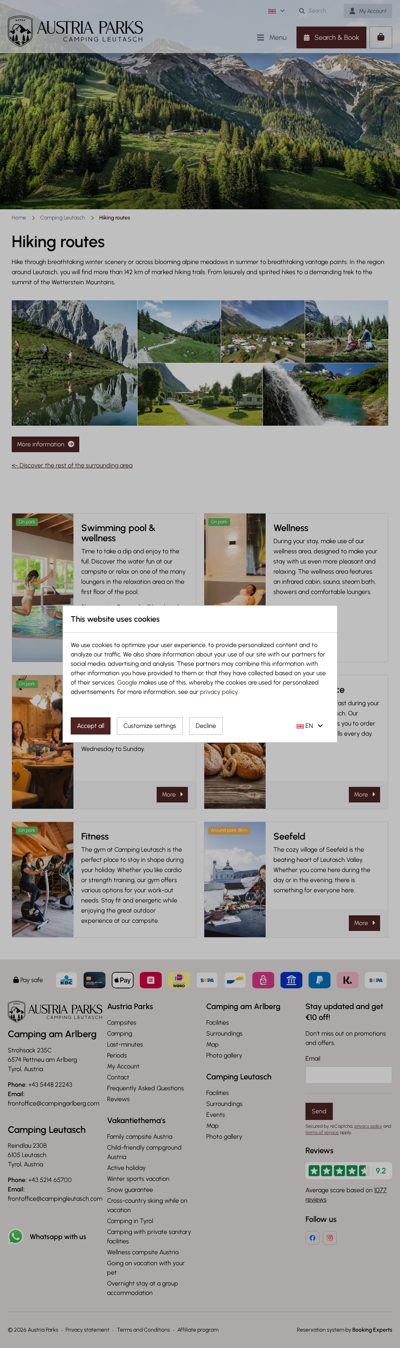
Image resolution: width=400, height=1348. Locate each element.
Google (127, 682)
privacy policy (219, 691)
